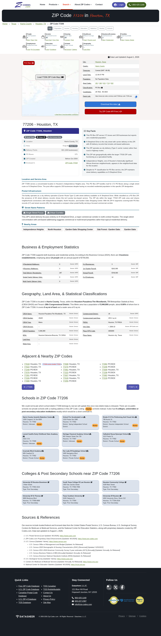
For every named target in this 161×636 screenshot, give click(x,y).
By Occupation (35, 49)
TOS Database (25, 603)
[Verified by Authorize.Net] (113, 600)
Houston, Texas (100, 62)
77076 (26, 373)
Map (50, 28)
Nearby (101, 28)
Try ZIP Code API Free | (109, 112)
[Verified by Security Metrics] (127, 600)
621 (104, 83)
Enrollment (53, 49)
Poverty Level (92, 40)
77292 (104, 364)
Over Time (56, 40)
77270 (65, 367)
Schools (109, 28)
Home (42, 5)
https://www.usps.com (68, 536)
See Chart (49, 40)
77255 (65, 381)
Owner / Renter (129, 40)
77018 (26, 364)
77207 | (132, 387)
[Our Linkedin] (109, 587)
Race (32, 40)
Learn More (87, 49)
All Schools (68, 49)
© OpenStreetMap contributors (69, 114)
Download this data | (109, 104)
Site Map (47, 603)
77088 (26, 381)
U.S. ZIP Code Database (29, 589)
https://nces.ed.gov (78, 564)
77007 (65, 375)
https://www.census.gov (58, 541)
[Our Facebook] (122, 587)
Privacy (122, 616)
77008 (65, 364)
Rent (72, 40)
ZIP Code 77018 (71, 163)
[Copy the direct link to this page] (136, 97)
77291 (26, 375)
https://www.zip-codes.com (88, 539)
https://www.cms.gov (90, 562)
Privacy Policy (49, 599)
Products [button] (53, 5)
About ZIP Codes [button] (82, 5)
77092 (104, 375)
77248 (104, 367)
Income (66, 28)
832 (112, 83)
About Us (47, 596)
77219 (104, 378)
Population (57, 28)
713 (108, 83)
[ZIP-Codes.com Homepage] (22, 4)
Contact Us (48, 593)
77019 (65, 378)
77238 (104, 373)
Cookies (142, 616)
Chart (85, 40)
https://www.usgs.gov (65, 559)
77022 (26, 367)
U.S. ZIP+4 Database (27, 599)
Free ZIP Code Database (29, 586)
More (28, 40)
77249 (26, 370)
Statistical (93, 28)
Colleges (74, 49)
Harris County (100, 66)
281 (96, 83)
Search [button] (66, 5)
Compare (67, 40)
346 (100, 83)
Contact (99, 5)
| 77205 (29, 387)
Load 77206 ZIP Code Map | (49, 77)
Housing (75, 28)
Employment (110, 40)
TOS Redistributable (51, 589)
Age (36, 40)
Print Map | (28, 63)
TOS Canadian (49, 586)
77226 (26, 378)
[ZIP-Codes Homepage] (25, 616)
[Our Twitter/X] (115, 587)
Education (84, 28)
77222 (65, 373)
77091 (65, 370)
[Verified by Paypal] (139, 600)
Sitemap (132, 616)
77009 (104, 370)
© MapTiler (58, 114)
